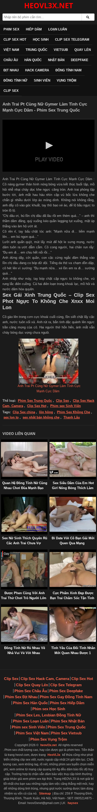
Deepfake (79, 60)
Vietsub (61, 50)
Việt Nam (11, 50)
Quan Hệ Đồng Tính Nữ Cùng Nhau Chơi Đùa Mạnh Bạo (24, 485)
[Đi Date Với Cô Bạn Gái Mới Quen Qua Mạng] (50, 497)
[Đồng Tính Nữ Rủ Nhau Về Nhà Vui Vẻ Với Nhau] (2, 607)
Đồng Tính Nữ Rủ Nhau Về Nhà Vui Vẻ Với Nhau (24, 650)
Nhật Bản (56, 60)
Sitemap (45, 793)
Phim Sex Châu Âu (30, 691)
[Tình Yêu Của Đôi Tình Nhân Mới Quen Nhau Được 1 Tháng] (50, 607)
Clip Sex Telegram (72, 39)
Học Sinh (40, 39)
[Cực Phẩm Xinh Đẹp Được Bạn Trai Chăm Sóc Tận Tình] (50, 552)
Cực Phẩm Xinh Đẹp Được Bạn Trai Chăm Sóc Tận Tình (72, 595)
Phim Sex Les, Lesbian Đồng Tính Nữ (48, 715)
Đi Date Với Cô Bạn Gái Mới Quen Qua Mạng (73, 540)
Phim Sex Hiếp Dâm (67, 703)
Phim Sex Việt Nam (32, 733)
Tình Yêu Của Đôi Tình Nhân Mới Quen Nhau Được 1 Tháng (73, 653)
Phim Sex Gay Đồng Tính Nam (66, 697)
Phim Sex (11, 29)
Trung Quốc (36, 50)
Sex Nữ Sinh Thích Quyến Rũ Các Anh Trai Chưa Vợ (24, 540)
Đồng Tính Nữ (15, 80)
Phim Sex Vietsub (66, 733)
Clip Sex (11, 91)
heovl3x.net (48, 745)
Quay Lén (82, 50)
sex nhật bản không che (41, 417)
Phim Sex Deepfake (66, 691)
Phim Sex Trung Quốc (35, 401)
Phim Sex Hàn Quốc (30, 703)
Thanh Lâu (71, 417)
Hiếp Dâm (34, 29)
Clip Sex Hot (14, 39)
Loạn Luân (57, 29)
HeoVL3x (54, 755)
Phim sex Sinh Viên (65, 406)
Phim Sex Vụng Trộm (48, 739)
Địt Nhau (11, 70)
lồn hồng (46, 412)
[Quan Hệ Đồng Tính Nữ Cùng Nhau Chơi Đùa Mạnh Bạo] (2, 442)
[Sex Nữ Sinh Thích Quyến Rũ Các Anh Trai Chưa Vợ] (2, 497)
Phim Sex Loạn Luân (31, 721)
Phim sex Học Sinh (48, 709)
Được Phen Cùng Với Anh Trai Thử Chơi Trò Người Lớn (23, 595)
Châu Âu (10, 60)
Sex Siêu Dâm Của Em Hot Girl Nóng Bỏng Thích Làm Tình (73, 488)
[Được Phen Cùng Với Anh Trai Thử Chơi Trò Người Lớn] (2, 552)
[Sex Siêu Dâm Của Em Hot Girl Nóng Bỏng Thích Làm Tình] (50, 442)
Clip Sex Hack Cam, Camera (45, 679)
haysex (73, 803)
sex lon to (11, 417)
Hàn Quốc (33, 60)
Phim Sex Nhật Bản (68, 721)
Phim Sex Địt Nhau (21, 697)
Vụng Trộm (66, 80)
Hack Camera (37, 70)
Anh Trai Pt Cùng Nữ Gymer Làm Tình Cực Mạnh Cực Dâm (49, 388)
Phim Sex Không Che (73, 412)
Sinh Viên (42, 80)
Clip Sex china (24, 412)
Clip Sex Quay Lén (32, 685)
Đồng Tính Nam (68, 70)
